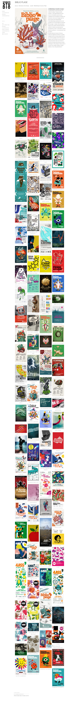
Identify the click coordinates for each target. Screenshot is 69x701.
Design (4, 14)
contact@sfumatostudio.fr (19, 694)
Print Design (5, 29)
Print (3, 11)
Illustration (5, 12)
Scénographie (5, 15)
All (3, 23)
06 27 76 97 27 (17, 692)
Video (3, 32)
